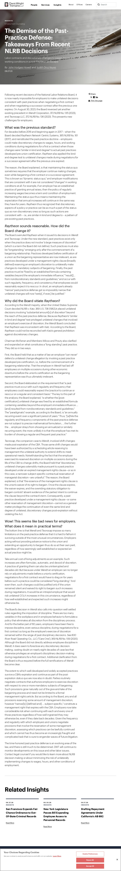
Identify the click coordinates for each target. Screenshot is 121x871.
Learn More (57, 856)
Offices (79, 5)
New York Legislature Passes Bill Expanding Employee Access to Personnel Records (56, 814)
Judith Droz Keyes (46, 67)
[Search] (98, 4)
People (34, 5)
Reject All (90, 860)
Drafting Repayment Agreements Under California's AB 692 (92, 812)
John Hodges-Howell (20, 67)
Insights (57, 5)
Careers (89, 5)
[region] (60, 860)
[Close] (117, 859)
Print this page (96, 101)
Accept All (90, 866)
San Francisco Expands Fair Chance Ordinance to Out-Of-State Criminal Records (22, 812)
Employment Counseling (15, 24)
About (71, 5)
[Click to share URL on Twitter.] (91, 97)
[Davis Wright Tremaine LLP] (14, 4)
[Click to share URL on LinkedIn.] (97, 97)
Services (45, 5)
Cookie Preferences (90, 854)
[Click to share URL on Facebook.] (94, 97)
